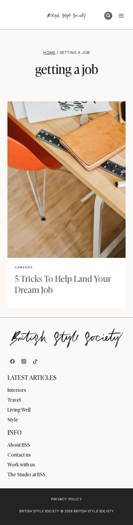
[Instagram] (24, 361)
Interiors (16, 389)
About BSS (18, 444)
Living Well (19, 409)
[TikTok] (35, 361)
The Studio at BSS (26, 474)
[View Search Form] (108, 16)
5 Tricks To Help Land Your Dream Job (63, 283)
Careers (23, 267)
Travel (14, 399)
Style (12, 419)
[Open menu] (121, 15)
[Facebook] (12, 361)
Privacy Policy (66, 499)
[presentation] (66, 179)
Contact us (19, 454)
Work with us (21, 464)
